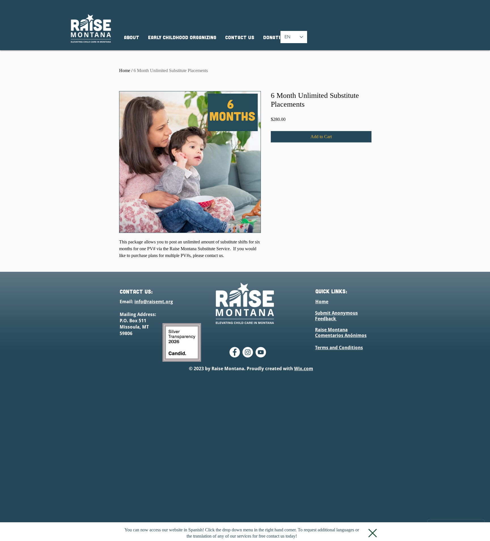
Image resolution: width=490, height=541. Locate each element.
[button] (372, 533)
